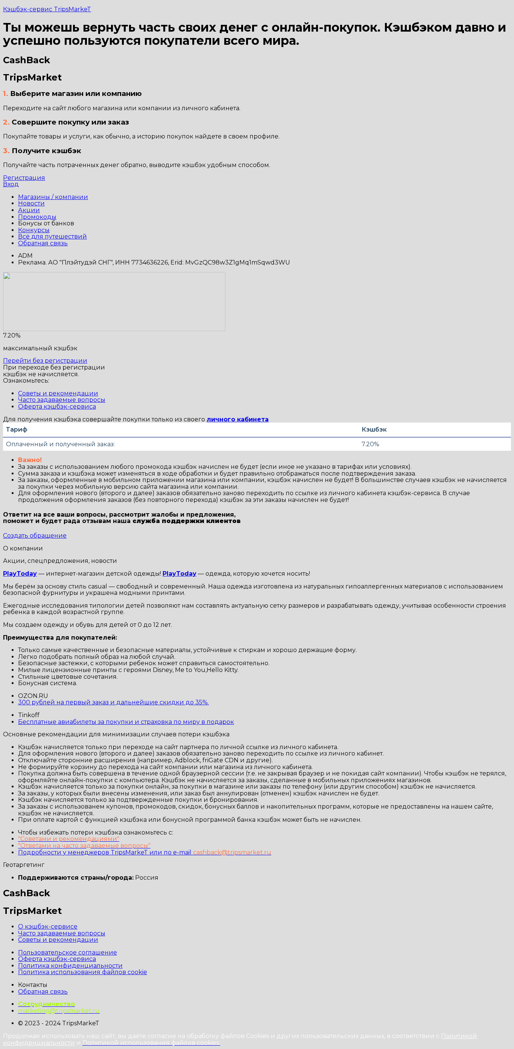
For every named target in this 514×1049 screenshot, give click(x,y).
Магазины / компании (53, 197)
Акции (29, 210)
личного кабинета (238, 419)
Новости (31, 203)
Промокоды (37, 216)
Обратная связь (43, 243)
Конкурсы (34, 230)
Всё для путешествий (52, 236)
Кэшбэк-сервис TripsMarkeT (47, 9)
